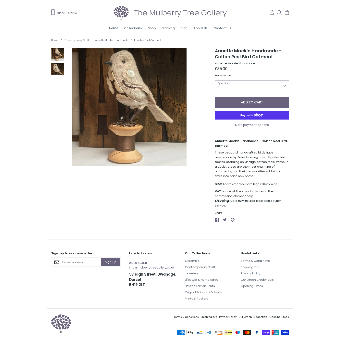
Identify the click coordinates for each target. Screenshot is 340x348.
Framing (168, 28)
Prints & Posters (196, 298)
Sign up (110, 262)
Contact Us (222, 28)
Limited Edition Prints (200, 286)
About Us (200, 28)
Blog (184, 28)
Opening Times (252, 286)
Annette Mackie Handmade (235, 63)
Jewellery (192, 273)
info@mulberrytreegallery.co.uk (151, 267)
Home (113, 28)
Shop (152, 28)
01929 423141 (138, 263)
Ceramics (192, 261)
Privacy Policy (250, 273)
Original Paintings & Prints (203, 292)
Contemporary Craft (200, 267)
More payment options (252, 125)
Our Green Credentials (257, 280)
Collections (133, 28)
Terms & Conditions (255, 261)
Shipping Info (250, 267)
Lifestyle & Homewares (201, 280)
